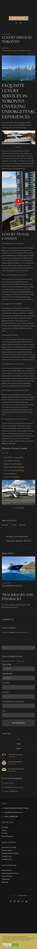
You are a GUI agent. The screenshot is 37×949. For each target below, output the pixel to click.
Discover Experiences (7, 836)
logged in (12, 632)
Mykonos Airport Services (18, 541)
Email (4, 711)
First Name (6, 683)
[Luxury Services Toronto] (18, 68)
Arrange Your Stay (6, 856)
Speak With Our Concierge (9, 847)
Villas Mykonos (6, 879)
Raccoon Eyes (22, 895)
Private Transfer (9, 467)
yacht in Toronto (19, 441)
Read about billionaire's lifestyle (10, 853)
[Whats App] (22, 901)
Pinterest (22, 525)
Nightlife (23, 50)
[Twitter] (18, 901)
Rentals (10, 461)
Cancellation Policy (7, 859)
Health (8, 50)
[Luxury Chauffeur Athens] (4, 755)
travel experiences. (19, 168)
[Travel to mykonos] (18, 568)
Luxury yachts (18, 457)
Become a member (7, 850)
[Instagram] (14, 901)
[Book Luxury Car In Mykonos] (4, 770)
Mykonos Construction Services (10, 873)
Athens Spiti (5, 882)
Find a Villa (5, 827)
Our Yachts (5, 833)
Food (4, 50)
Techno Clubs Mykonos (17, 537)
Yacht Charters (8, 457)
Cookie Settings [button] (6, 945)
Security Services (16, 464)
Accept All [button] (15, 945)
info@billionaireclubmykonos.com (13, 787)
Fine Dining (15, 477)
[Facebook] (10, 901)
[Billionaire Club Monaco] (4, 763)
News (19, 50)
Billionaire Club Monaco (15, 761)
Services (4, 830)
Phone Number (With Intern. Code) (13, 701)
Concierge (12, 275)
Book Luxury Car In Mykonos (16, 769)
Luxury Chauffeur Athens (15, 754)
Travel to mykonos (13, 585)
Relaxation (29, 50)
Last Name (6, 692)
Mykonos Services (6, 870)
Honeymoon (13, 50)
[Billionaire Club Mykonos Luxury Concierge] (18, 8)
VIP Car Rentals (19, 467)
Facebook (5, 525)
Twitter (13, 525)
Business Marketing (18, 470)
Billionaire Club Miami (8, 443)
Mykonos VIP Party (7, 876)
